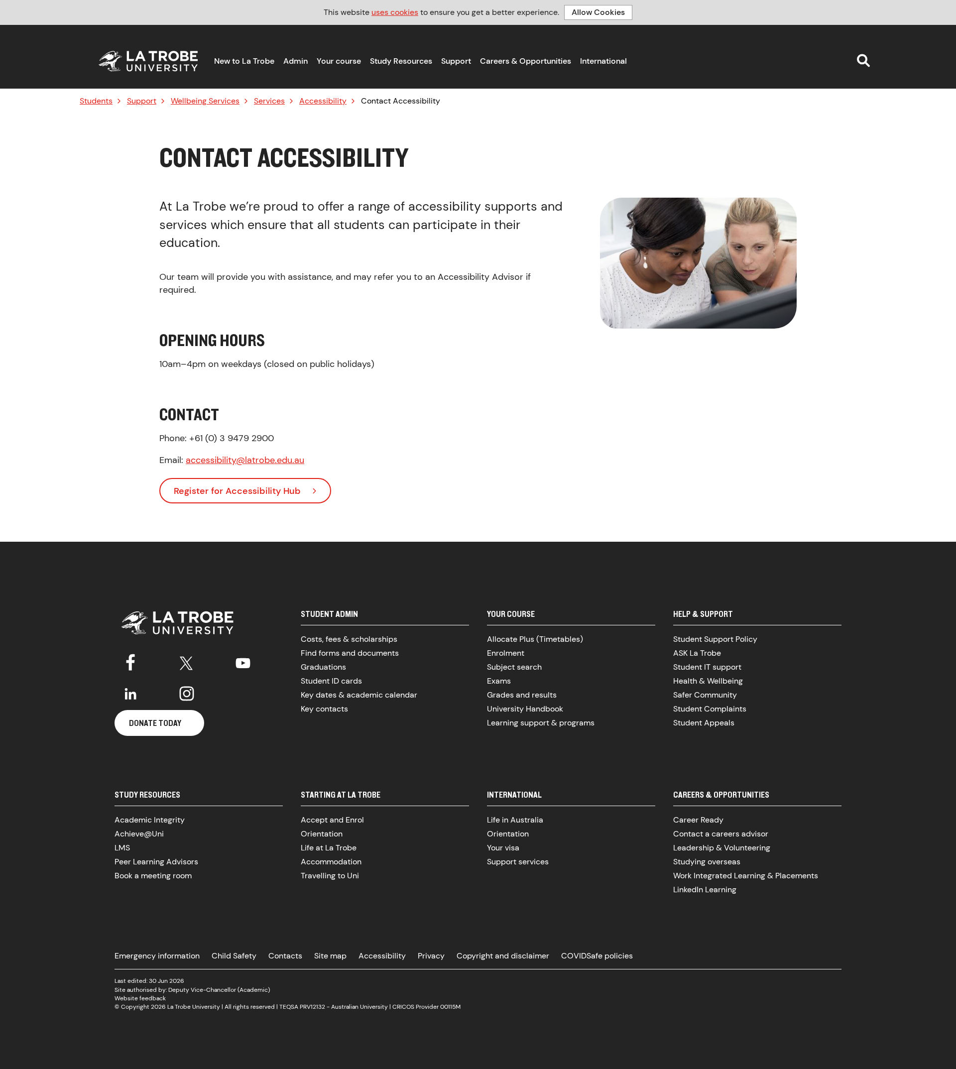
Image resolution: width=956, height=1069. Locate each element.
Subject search (514, 667)
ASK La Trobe (697, 653)
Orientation (322, 834)
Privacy (431, 955)
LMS (122, 847)
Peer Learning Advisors (156, 861)
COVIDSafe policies (597, 955)
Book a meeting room (153, 875)
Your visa (503, 847)
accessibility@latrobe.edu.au (245, 460)
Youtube (243, 661)
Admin (295, 61)
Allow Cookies (598, 12)
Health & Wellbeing (708, 681)
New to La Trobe (244, 61)
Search (863, 60)
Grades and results (522, 695)
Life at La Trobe (329, 847)
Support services (518, 861)
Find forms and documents (350, 653)
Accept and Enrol (332, 820)
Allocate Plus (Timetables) (535, 639)
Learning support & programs (541, 722)
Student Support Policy (715, 639)
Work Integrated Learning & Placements (745, 875)
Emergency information (157, 955)
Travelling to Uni (330, 875)
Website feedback (140, 998)
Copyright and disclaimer (503, 955)
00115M (450, 1007)
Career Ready (698, 820)
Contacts (285, 955)
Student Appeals (703, 722)
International (603, 61)
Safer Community (705, 695)
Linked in (130, 694)
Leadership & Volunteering (721, 847)
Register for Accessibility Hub (237, 491)
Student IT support (707, 667)
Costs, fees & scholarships (349, 639)
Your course (339, 61)
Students (96, 101)
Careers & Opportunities (525, 61)
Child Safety (234, 955)
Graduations (323, 667)
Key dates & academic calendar (359, 695)
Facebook (130, 661)
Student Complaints (709, 709)
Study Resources (401, 61)
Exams (499, 681)
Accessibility (323, 101)
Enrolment (505, 653)
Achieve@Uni (139, 834)
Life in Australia (515, 820)
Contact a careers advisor (720, 834)
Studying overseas (706, 861)
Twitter (187, 661)
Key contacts (324, 709)
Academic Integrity (150, 820)
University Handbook (525, 709)
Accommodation (331, 861)
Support (456, 61)
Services (269, 101)
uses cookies (394, 12)
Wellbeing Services (205, 101)
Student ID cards (331, 681)
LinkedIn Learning (704, 889)
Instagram (187, 694)
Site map (330, 955)
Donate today (155, 722)
